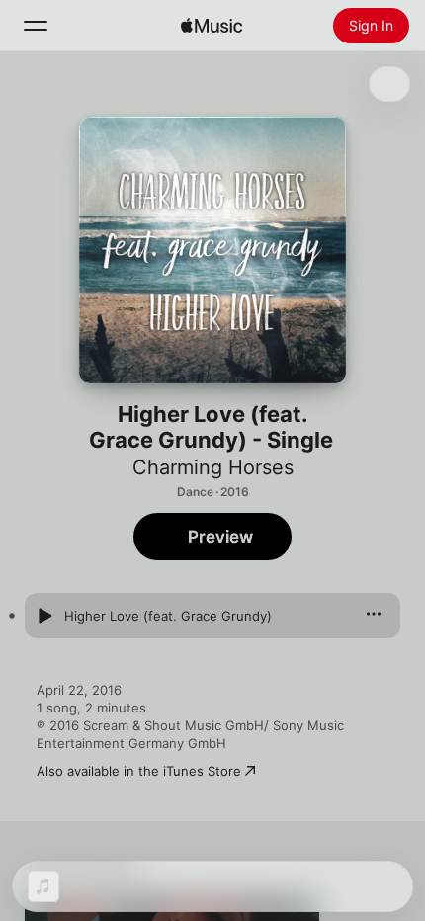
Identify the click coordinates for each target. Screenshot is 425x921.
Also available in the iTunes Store (139, 771)
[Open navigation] (35, 25)
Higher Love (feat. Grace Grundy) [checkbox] (168, 616)
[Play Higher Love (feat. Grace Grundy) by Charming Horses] (44, 616)
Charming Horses (213, 467)
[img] (211, 26)
